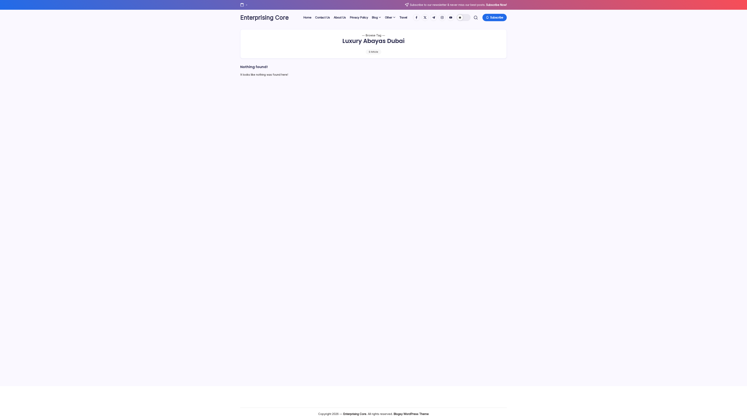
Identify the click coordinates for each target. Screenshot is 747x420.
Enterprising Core (264, 17)
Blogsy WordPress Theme (411, 414)
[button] (464, 17)
